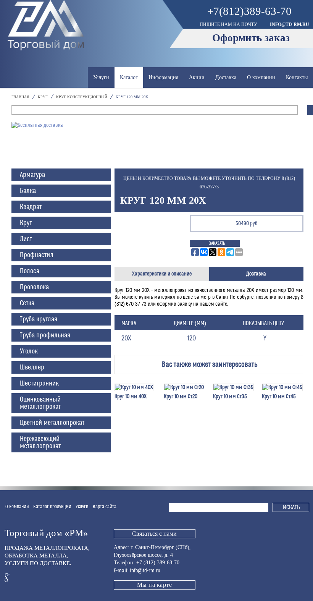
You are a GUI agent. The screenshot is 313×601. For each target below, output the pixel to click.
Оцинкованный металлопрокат (40, 403)
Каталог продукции (52, 507)
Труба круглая (38, 319)
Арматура (32, 175)
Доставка (225, 77)
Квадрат (31, 207)
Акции (197, 77)
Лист (26, 239)
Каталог (129, 77)
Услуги (101, 77)
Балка (28, 191)
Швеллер (32, 367)
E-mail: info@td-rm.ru (137, 571)
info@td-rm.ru (289, 24)
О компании (261, 77)
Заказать (217, 243)
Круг (26, 223)
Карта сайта (104, 507)
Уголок (29, 351)
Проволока (34, 287)
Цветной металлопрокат (52, 423)
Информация (163, 77)
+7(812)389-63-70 (249, 11)
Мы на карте (154, 585)
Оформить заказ (251, 38)
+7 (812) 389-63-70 (157, 562)
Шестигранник (39, 383)
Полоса (29, 271)
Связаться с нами (154, 533)
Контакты (297, 77)
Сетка (27, 303)
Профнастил (36, 255)
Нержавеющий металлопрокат (40, 442)
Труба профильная (45, 335)
